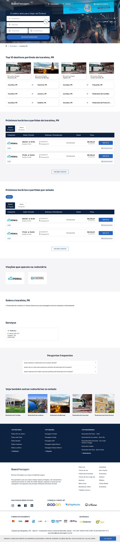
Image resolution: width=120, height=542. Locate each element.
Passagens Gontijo (50, 437)
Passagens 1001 (50, 441)
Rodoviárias (102, 473)
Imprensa (81, 480)
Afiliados (101, 480)
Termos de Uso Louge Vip (87, 477)
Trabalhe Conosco (84, 490)
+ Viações (48, 451)
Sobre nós (82, 467)
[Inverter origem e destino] (46, 21)
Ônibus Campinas (16, 444)
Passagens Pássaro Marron (53, 448)
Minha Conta (82, 483)
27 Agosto (10, 129)
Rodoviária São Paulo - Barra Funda (93, 449)
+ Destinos (15, 451)
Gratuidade (102, 467)
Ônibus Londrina (16, 448)
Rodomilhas (102, 487)
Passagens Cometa (51, 434)
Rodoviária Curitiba (87, 446)
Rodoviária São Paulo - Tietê (91, 434)
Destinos (101, 477)
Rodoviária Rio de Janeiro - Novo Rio (93, 437)
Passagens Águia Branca (52, 444)
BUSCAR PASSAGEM (29, 37)
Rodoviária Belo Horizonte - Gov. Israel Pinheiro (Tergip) (94, 442)
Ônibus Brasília (15, 441)
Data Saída (15, 31)
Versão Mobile (103, 483)
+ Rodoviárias (86, 453)
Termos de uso (83, 470)
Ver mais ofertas (60, 172)
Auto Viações (103, 470)
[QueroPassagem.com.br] (6, 46)
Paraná (9, 197)
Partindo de (16, 18)
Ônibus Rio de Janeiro (18, 434)
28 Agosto (21, 129)
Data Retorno (38, 31)
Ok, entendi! (108, 538)
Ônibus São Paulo (16, 437)
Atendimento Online (85, 487)
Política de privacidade (86, 473)
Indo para (15, 24)
